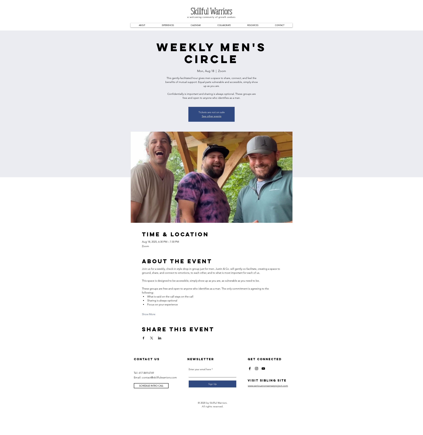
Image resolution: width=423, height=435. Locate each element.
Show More (148, 314)
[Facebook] (250, 368)
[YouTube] (263, 368)
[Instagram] (256, 368)
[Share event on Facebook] (143, 338)
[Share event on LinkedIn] (159, 338)
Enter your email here (200, 369)
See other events (211, 116)
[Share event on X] (151, 338)
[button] (142, 25)
